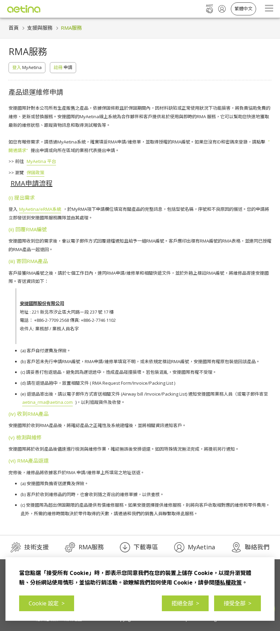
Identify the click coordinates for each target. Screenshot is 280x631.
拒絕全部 (185, 603)
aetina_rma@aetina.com (47, 402)
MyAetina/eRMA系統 (40, 209)
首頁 (14, 27)
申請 (63, 67)
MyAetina (27, 67)
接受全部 (237, 603)
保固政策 (35, 172)
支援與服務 (40, 27)
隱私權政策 (228, 582)
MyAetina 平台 (41, 161)
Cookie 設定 (47, 603)
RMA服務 (71, 27)
